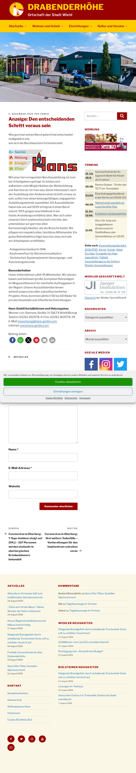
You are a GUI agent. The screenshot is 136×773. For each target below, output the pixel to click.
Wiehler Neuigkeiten (75, 623)
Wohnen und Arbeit (46, 26)
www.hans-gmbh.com (34, 325)
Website (14, 486)
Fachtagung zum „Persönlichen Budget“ (80, 651)
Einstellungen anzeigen (68, 391)
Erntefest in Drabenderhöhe (110, 213)
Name (13, 449)
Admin (44, 114)
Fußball (104, 257)
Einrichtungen (79, 26)
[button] (12, 340)
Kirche (102, 249)
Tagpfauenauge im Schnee (81, 603)
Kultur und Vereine (111, 26)
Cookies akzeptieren (68, 381)
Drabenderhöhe (66, 7)
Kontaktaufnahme (17, 693)
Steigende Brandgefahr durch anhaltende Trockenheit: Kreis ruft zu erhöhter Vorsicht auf (28, 638)
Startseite (16, 26)
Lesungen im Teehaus (70, 686)
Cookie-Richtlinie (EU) (19, 719)
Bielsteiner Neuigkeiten (78, 667)
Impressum (84, 398)
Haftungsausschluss (18, 706)
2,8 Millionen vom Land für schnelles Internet (83, 642)
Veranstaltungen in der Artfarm (102, 261)
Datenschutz (71, 398)
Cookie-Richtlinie (54, 398)
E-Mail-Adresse (20, 468)
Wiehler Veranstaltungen (99, 265)
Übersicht (90, 297)
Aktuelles (21, 357)
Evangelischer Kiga (106, 253)
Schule (111, 249)
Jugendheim (91, 257)
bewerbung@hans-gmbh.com (37, 321)
